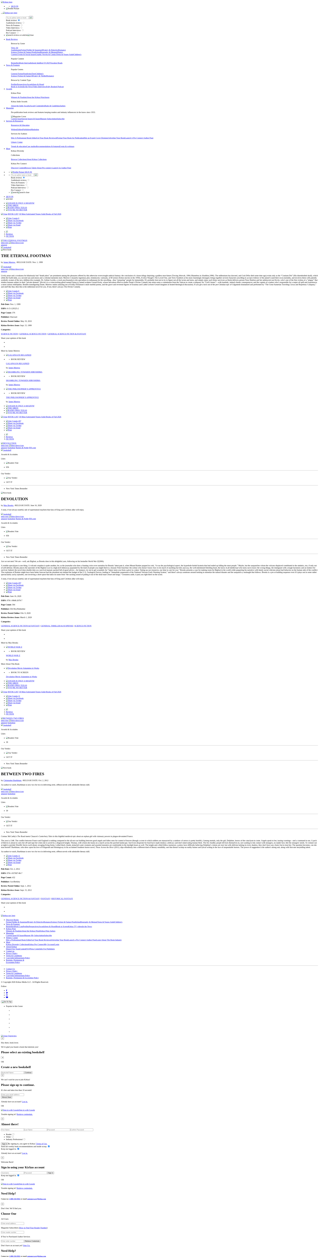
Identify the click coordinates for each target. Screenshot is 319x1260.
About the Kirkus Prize (35, 97)
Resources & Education (20, 125)
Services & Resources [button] (14, 121)
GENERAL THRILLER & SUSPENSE (57, 626)
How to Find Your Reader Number (33, 1228)
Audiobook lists (33, 63)
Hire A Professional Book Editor (24, 138)
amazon (4, 245)
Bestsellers (15, 63)
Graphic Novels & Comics (45, 54)
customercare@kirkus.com (36, 1199)
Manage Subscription (48, 119)
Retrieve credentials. (25, 1114)
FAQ (28, 949)
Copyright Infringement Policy (18, 958)
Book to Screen (17, 87)
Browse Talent (31, 168)
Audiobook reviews (14, 23)
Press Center (35, 949)
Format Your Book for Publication (70, 138)
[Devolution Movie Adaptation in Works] (22, 668)
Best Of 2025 (45, 63)
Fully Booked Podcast (55, 87)
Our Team (16, 949)
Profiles (14, 84)
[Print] (9, 227)
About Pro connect (44, 168)
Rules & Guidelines (52, 106)
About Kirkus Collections (36, 159)
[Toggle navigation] (2, 13)
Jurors (47, 97)
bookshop (11, 448)
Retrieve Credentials (32, 1241)
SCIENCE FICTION (9, 334)
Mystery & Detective (50, 50)
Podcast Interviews (13, 30)
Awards (30, 84)
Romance (62, 50)
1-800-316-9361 (14, 1199)
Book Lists (18, 926)
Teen (34, 74)
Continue (28, 1073)
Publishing (27, 129)
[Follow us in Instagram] (7, 995)
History (60, 52)
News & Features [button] (13, 65)
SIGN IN (14, 6)
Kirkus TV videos (75, 926)
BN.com (32, 448)
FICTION (10, 236)
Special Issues (26, 119)
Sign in (4, 1144)
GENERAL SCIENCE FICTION (32, 334)
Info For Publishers (47, 949)
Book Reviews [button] (12, 39)
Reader (9, 1134)
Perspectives (22, 84)
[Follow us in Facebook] (6, 990)
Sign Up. (26, 1245)
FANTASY (45, 899)
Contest (23, 949)
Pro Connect (11, 33)
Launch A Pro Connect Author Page (139, 138)
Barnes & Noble (22, 448)
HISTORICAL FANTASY (62, 899)
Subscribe (61, 119)
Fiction (23, 50)
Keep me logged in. (9, 1149)
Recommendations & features (47, 146)
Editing (20, 129)
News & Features (13, 25)
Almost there (6, 1097)
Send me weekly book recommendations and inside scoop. (24, 1146)
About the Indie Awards (20, 106)
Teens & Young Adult (64, 54)
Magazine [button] (10, 108)
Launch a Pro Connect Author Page (82, 940)
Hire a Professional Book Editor (18, 940)
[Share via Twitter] (13, 223)
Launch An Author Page (61, 168)
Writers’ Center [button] (12, 938)
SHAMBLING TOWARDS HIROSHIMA (23, 380)
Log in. (25, 1102)
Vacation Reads (56, 63)
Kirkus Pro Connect (36, 944)
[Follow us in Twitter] (7, 993)
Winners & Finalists (18, 97)
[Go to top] (6, 1001)
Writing (14, 129)
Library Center (17, 142)
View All (14, 48)
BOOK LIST (13, 214)
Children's (77, 54)
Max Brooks (8, 505)
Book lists (23, 63)
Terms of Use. (41, 1144)
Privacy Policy (11, 953)
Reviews (9, 234)
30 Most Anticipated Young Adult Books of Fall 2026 (40, 214)
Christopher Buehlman (12, 780)
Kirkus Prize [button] (11, 929)
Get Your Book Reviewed (47, 138)
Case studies (31, 146)
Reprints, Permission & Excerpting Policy (15, 961)
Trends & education (18, 146)
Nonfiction (36, 52)
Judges (62, 106)
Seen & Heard (38, 84)
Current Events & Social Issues (23, 54)
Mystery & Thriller (39, 76)
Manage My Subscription (34, 935)
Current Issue (16, 119)
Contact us (10, 951)
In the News (28, 87)
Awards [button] (9, 89)
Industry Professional (14, 1139)
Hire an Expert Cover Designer (96, 138)
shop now (5, 243)
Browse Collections (18, 159)
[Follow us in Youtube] (7, 997)
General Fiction (17, 74)
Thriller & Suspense (34, 50)
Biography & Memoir (48, 52)
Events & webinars (66, 146)
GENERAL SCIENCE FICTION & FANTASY (67, 334)
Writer (8, 1137)
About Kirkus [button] (11, 947)
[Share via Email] (13, 225)
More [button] (8, 149)
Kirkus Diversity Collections (17, 944)
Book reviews (11, 20)
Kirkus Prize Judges (47, 931)
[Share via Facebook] (15, 220)
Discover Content (18, 168)
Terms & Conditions (14, 956)
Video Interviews (13, 28)
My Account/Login (51, 944)
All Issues (36, 119)
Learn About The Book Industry (109, 940)
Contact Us (10, 969)
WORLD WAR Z (13, 655)
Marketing (35, 129)
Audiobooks (16, 50)
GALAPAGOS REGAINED (17, 363)
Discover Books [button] (12, 920)
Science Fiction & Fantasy (21, 52)
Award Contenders (37, 106)
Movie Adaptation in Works (21, 677)
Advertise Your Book (116, 138)
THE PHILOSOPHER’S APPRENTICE (22, 397)
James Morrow (9, 262)
